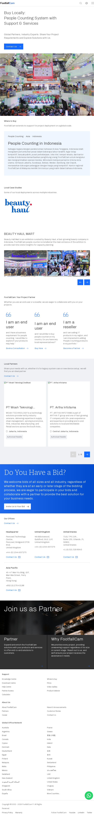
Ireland (49, 743)
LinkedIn (81, 813)
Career (4, 715)
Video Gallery (52, 687)
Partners (5, 711)
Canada (5, 739)
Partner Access (8, 691)
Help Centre (6, 687)
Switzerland (51, 762)
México (4, 770)
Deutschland (7, 751)
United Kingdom (53, 778)
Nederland (6, 774)
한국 (49, 755)
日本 (49, 751)
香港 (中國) (51, 735)
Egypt (4, 755)
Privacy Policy (7, 813)
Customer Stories (54, 711)
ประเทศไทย (51, 770)
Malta (4, 766)
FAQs (49, 683)
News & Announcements (56, 707)
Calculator (6, 695)
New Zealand (7, 778)
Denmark (5, 747)
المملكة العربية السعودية (10, 782)
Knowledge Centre (9, 679)
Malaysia (5, 762)
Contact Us (51, 715)
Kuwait (49, 759)
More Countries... (53, 794)
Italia (49, 747)
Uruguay (50, 786)
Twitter (89, 813)
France (49, 728)
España (5, 794)
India (49, 739)
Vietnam (50, 790)
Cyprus (5, 743)
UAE (49, 774)
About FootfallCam (9, 707)
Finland (5, 759)
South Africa (7, 790)
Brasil (4, 735)
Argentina (6, 732)
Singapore (6, 786)
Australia (5, 728)
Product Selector (53, 691)
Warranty (18, 813)
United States (52, 782)
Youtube (72, 813)
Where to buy (52, 679)
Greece (50, 732)
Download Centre (9, 683)
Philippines (51, 766)
